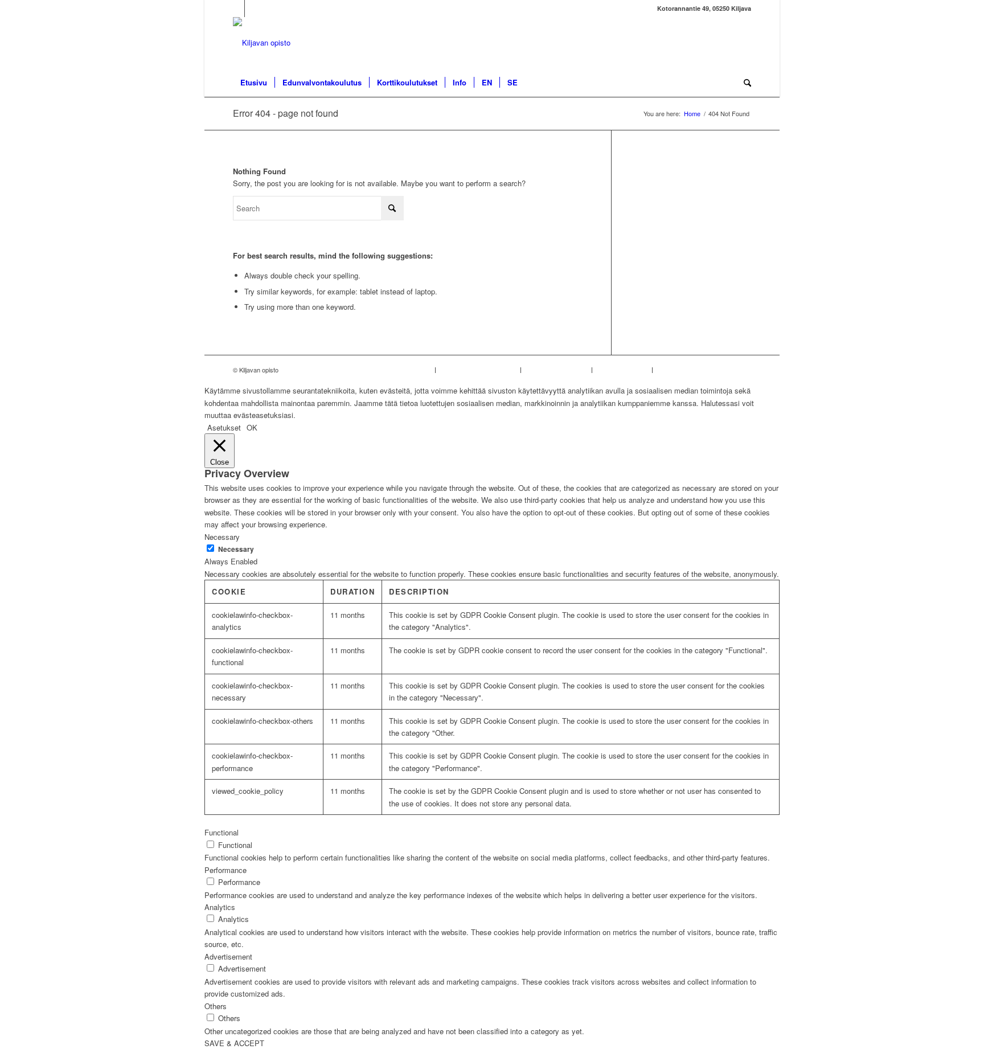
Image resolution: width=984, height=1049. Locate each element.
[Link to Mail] (253, 8)
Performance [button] (225, 869)
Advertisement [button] (228, 956)
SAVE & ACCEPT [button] (234, 1043)
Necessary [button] (222, 536)
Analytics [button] (219, 907)
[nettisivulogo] (261, 42)
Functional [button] (221, 832)
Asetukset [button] (224, 427)
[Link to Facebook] (236, 8)
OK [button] (252, 427)
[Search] (743, 82)
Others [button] (215, 1006)
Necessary (236, 549)
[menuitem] (253, 82)
